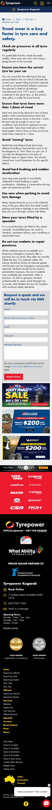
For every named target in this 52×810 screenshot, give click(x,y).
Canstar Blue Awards (12, 762)
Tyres (6, 669)
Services (7, 700)
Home (8, 19)
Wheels (7, 690)
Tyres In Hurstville (11, 748)
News (6, 732)
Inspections (8, 707)
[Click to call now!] (35, 3)
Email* (7, 327)
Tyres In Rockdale (11, 755)
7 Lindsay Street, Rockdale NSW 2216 (25, 596)
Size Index (8, 741)
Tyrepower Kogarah (28, 9)
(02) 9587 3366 (17, 603)
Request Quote (13, 377)
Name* (7, 309)
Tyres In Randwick (11, 751)
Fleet (6, 728)
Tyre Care (7, 683)
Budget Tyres (9, 765)
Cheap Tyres (9, 769)
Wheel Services (10, 714)
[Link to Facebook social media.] (26, 803)
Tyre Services (9, 711)
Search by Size (10, 676)
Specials (7, 717)
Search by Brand (11, 679)
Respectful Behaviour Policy (13, 797)
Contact (7, 721)
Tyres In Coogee (10, 745)
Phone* (19, 318)
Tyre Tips (7, 686)
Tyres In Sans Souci (12, 758)
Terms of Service (35, 366)
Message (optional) (13, 344)
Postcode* (8, 335)
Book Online (10, 725)
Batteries (7, 704)
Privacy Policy (17, 366)
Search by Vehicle (11, 673)
